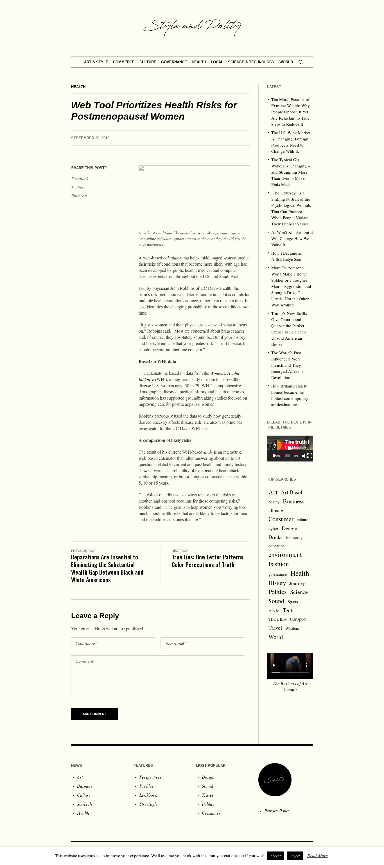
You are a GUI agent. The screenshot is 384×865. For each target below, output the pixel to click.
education (276, 545)
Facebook (80, 178)
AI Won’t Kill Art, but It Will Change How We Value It (292, 238)
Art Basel (291, 492)
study (208, 452)
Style (273, 610)
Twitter (77, 187)
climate (275, 510)
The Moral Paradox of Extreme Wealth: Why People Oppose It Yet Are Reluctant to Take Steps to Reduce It (290, 112)
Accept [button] (275, 855)
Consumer (280, 519)
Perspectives (150, 777)
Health (78, 87)
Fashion (278, 563)
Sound (276, 601)
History (277, 583)
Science (299, 592)
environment (285, 554)
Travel (275, 627)
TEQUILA (277, 619)
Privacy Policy (277, 811)
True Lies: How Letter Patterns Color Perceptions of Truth (207, 560)
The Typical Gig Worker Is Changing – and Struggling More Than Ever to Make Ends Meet (290, 172)
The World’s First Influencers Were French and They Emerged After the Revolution (287, 365)
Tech (288, 610)
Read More (317, 855)
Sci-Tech (84, 804)
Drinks (275, 537)
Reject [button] (295, 855)
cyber (273, 528)
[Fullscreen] (310, 456)
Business (293, 501)
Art (272, 492)
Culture (84, 795)
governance (277, 574)
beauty (273, 502)
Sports (293, 601)
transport (298, 619)
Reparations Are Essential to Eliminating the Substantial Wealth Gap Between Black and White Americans (107, 568)
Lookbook (148, 795)
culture (302, 519)
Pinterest (79, 195)
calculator (172, 258)
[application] (290, 448)
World (275, 637)
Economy (294, 537)
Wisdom (292, 628)
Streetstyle (148, 804)
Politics (277, 592)
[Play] (274, 456)
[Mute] (304, 456)
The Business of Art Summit (290, 686)
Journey (297, 583)
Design (289, 528)
